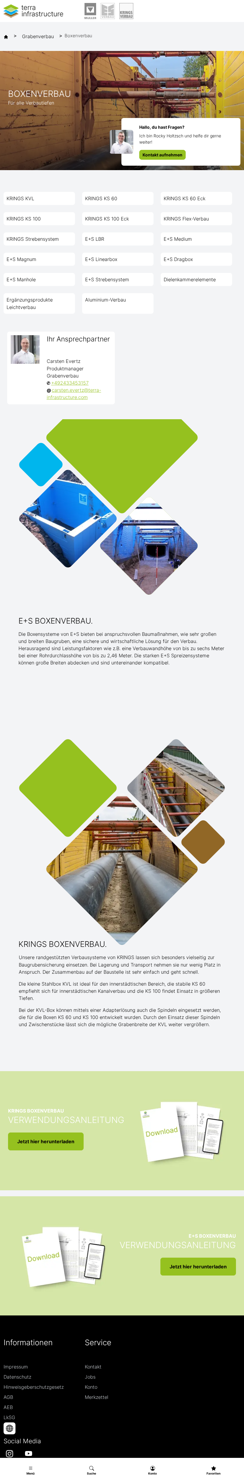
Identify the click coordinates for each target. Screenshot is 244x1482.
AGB (8, 1397)
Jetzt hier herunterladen (45, 1141)
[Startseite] (7, 36)
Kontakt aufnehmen (162, 154)
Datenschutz (17, 1377)
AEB (8, 1407)
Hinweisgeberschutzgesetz (34, 1387)
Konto (91, 1387)
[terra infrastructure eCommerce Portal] (33, 11)
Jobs (90, 1377)
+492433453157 (70, 383)
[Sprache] (9, 1428)
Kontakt (93, 1367)
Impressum (16, 1367)
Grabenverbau (38, 36)
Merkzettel (96, 1397)
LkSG (9, 1417)
